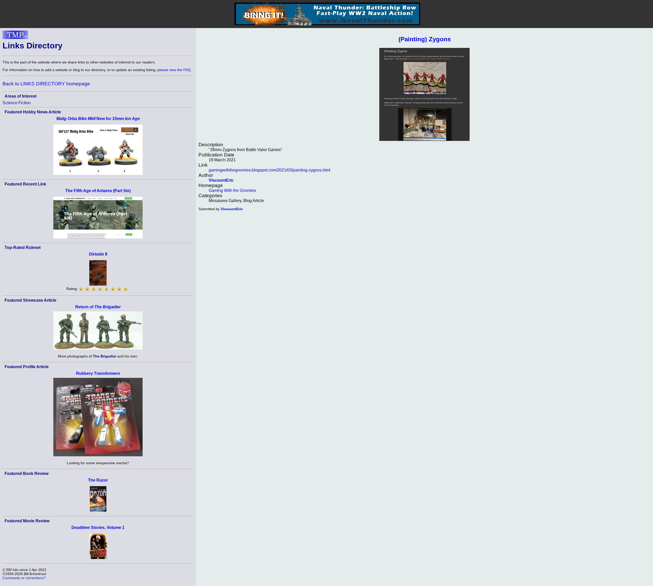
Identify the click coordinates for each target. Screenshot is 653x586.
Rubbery (98, 373)
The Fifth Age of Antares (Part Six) (98, 191)
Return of (98, 307)
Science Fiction (17, 103)
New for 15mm (98, 118)
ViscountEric (221, 180)
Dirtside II (98, 254)
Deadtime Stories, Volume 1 (97, 527)
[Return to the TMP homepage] (15, 36)
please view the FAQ (174, 70)
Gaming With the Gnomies (232, 190)
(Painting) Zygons (424, 39)
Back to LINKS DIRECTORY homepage (46, 83)
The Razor (98, 480)
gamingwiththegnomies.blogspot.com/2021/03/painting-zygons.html (269, 170)
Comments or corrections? (24, 578)
